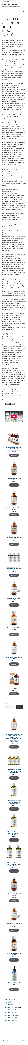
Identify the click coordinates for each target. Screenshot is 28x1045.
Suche (6, 704)
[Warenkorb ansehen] (15, 11)
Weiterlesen (14, 455)
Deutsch (7, 1)
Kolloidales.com (9, 4)
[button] (19, 11)
